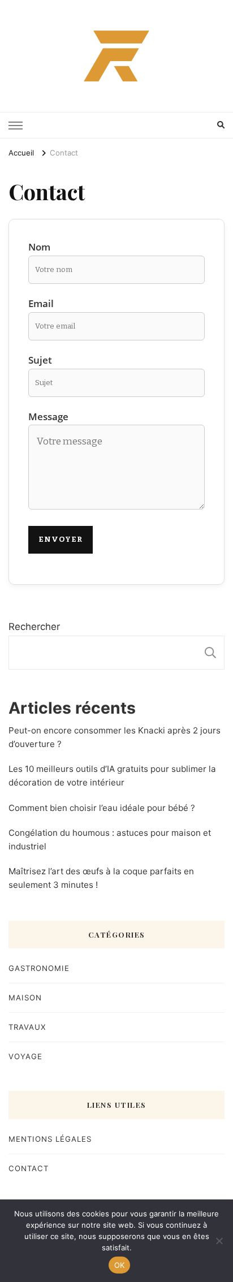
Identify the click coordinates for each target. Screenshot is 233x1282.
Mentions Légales (50, 1138)
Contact (28, 1168)
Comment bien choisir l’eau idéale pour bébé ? (101, 807)
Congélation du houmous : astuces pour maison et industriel (109, 839)
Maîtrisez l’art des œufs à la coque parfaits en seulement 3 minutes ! (101, 878)
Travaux (27, 1026)
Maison (25, 997)
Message (48, 416)
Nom (39, 246)
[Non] (219, 1240)
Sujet (40, 359)
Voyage (25, 1056)
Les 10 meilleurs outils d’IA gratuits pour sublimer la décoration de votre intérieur (112, 775)
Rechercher (34, 626)
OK (119, 1265)
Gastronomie (39, 968)
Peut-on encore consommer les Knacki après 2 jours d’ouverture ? (114, 737)
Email (41, 303)
